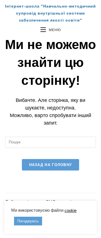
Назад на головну (50, 165)
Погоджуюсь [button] (28, 221)
